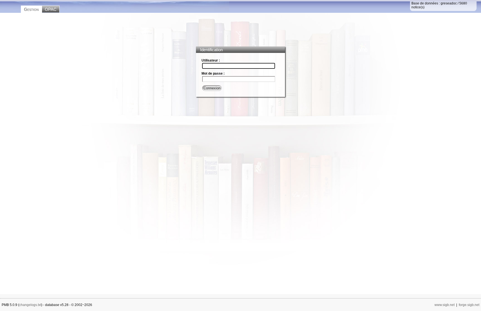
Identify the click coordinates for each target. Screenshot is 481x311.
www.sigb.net (445, 305)
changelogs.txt (30, 305)
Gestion (31, 9)
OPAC (51, 9)
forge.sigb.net (469, 305)
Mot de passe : (213, 73)
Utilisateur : (211, 60)
